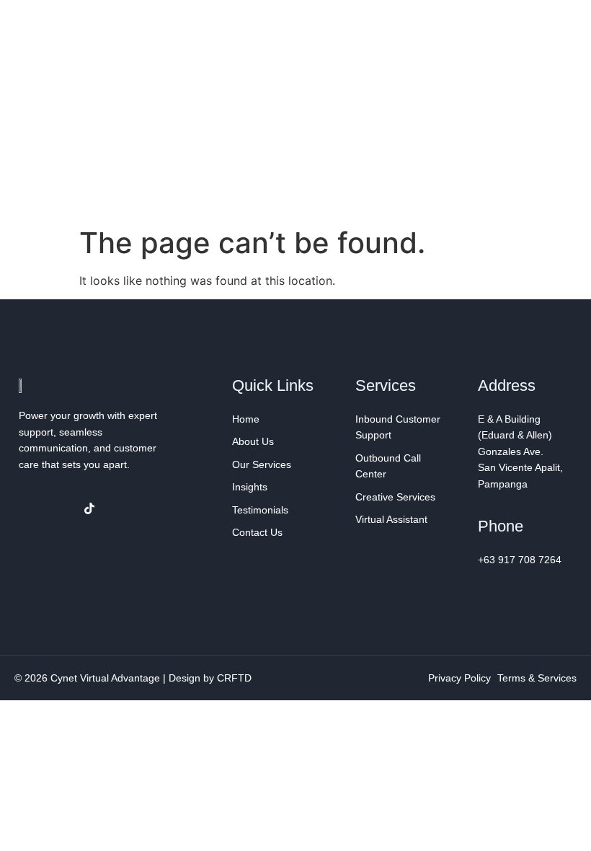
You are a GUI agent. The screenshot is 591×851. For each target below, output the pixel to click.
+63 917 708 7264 (519, 559)
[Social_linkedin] (59, 508)
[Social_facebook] (30, 508)
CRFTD (234, 678)
